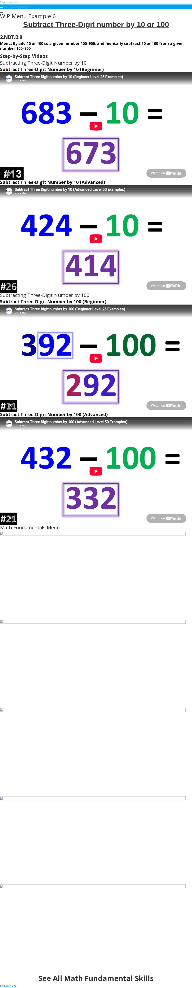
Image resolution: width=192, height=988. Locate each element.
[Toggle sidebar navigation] (1, 7)
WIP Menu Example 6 (17, 6)
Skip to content (9, 2)
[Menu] (1, 12)
